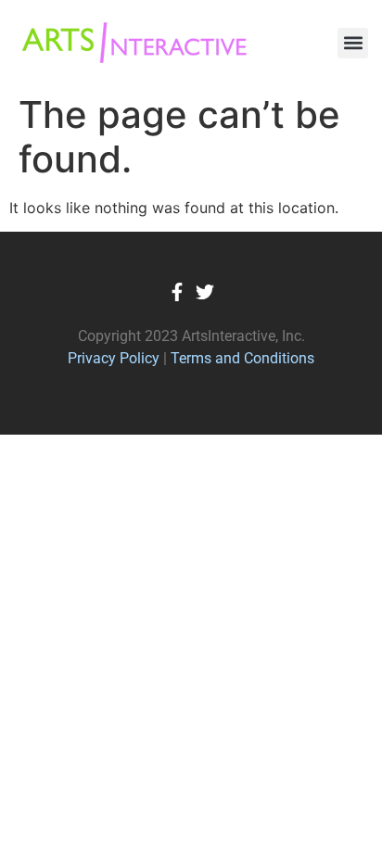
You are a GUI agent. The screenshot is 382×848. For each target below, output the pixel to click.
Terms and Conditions (242, 358)
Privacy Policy (113, 358)
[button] (352, 43)
